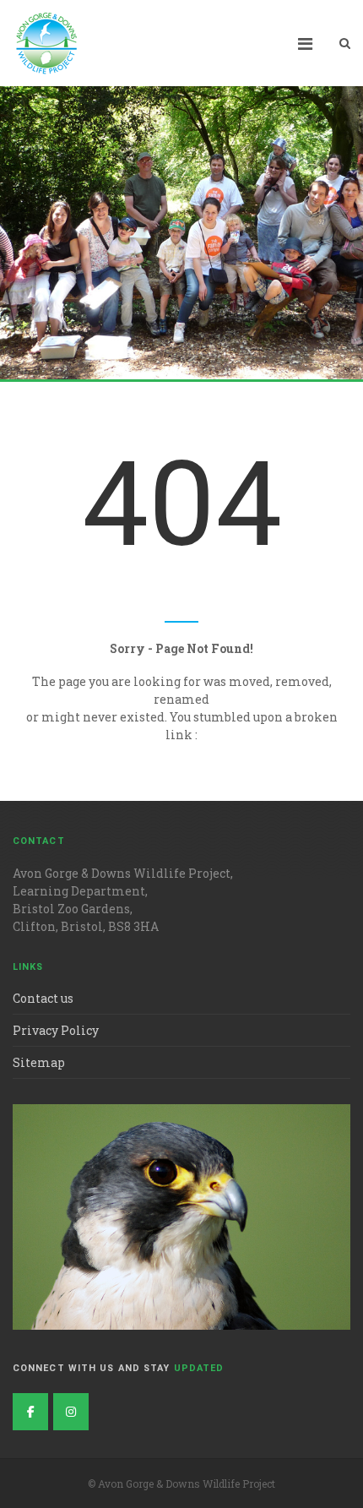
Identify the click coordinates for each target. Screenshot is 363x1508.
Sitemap (39, 1062)
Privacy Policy (56, 1030)
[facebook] (30, 1411)
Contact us (43, 998)
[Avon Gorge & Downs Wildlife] (46, 43)
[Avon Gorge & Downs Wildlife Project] (71, 1411)
